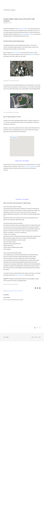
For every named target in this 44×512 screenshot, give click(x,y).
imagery (12, 290)
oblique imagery (20, 290)
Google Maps (23, 34)
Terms (40, 337)
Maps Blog (15, 290)
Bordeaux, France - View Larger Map (22, 160)
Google (33, 337)
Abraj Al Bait (31, 54)
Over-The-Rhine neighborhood (30, 166)
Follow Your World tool (20, 275)
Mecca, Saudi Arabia (16, 52)
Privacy (36, 337)
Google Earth (31, 34)
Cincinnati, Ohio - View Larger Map (22, 199)
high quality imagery (22, 28)
